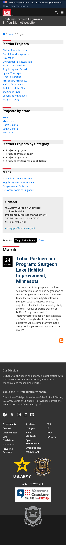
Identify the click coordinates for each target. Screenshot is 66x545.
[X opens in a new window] (12, 414)
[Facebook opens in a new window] (5, 414)
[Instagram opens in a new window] (19, 414)
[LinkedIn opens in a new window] (25, 414)
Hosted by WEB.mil (32, 484)
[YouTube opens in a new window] (32, 414)
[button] (16, 6)
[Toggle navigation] (60, 12)
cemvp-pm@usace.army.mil (20, 228)
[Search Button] (55, 12)
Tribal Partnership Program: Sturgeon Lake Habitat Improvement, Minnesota (36, 270)
